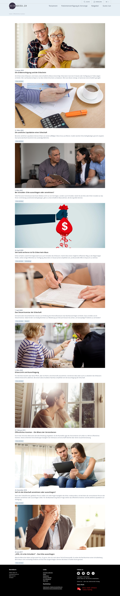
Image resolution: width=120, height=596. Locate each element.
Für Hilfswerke (47, 579)
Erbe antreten (19, 81)
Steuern (27, 321)
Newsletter (46, 576)
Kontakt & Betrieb (48, 572)
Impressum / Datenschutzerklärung (52, 587)
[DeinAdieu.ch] (17, 6)
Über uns (45, 581)
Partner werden (47, 577)
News (44, 574)
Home (10, 14)
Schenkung (28, 261)
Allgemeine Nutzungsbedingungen (52, 588)
